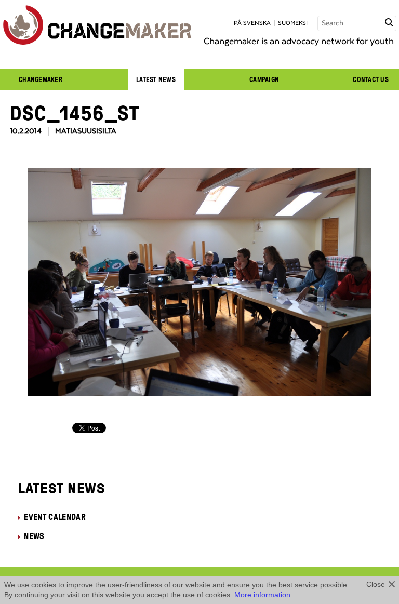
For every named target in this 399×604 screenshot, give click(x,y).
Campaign (264, 79)
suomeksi (293, 23)
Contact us (371, 79)
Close (375, 584)
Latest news (156, 79)
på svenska (252, 23)
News (34, 536)
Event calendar (54, 516)
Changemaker (40, 79)
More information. (263, 594)
